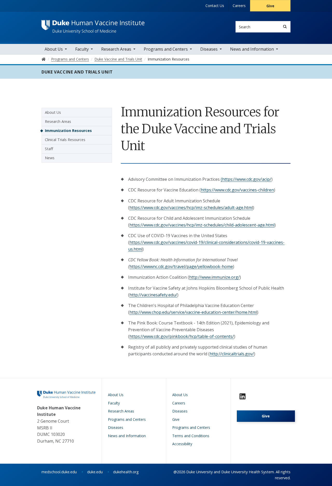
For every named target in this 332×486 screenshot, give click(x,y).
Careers (239, 5)
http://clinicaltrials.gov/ (232, 354)
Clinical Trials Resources (65, 139)
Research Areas (116, 49)
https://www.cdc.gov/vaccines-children (237, 190)
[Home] (93, 24)
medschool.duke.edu (59, 471)
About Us (54, 49)
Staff (49, 148)
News (49, 157)
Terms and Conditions (190, 435)
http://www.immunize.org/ (214, 277)
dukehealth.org (126, 471)
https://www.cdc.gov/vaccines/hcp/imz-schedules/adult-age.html (191, 207)
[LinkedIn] (242, 396)
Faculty (82, 49)
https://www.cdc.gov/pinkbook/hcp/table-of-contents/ (181, 336)
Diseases (209, 49)
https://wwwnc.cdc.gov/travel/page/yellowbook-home (181, 266)
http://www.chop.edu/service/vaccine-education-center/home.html (193, 312)
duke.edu (95, 471)
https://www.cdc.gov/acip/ (246, 179)
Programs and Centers (166, 49)
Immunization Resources (68, 130)
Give (270, 5)
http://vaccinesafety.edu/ (153, 295)
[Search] (284, 26)
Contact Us (214, 5)
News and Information (252, 49)
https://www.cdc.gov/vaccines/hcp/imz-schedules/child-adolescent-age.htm (201, 225)
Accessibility (182, 443)
